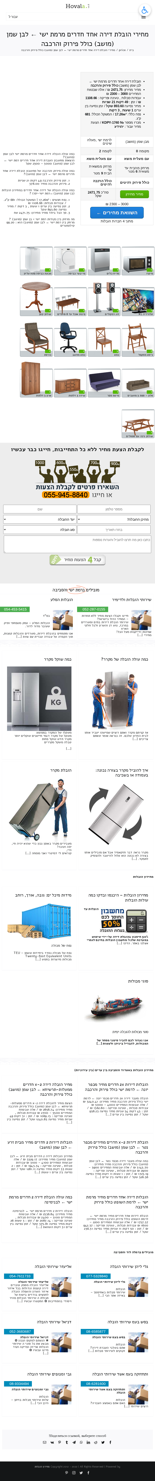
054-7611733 (19, 1276)
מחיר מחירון (134, 194)
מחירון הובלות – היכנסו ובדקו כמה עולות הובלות (118, 897)
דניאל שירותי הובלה (54, 1322)
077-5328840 (97, 1276)
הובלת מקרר (60, 770)
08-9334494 (19, 1384)
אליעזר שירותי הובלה (53, 1266)
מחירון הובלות (143, 877)
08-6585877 (96, 1332)
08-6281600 (96, 1384)
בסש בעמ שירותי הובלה (128, 1322)
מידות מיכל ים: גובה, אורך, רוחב (43, 895)
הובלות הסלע (61, 600)
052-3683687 (20, 1332)
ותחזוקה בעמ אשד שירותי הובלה (120, 1374)
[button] (145, 10)
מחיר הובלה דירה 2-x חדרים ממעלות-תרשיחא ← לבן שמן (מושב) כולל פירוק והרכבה (40, 1089)
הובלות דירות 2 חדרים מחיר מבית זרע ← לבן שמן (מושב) (39, 1144)
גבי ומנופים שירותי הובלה (49, 1374)
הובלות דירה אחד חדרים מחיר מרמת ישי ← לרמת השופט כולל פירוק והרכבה (117, 1202)
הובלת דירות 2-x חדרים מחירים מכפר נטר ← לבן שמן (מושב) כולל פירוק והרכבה (115, 1147)
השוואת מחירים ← (116, 212)
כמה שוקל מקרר (57, 659)
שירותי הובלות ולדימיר (131, 600)
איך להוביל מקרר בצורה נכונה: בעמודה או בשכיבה (121, 772)
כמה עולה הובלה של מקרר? (124, 659)
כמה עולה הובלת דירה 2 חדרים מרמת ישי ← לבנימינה (40, 1199)
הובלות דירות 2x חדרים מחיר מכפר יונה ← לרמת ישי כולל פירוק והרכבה (116, 1086)
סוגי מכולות (138, 981)
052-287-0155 (94, 609)
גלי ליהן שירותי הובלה (129, 1266)
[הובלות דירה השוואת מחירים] (77, 462)
